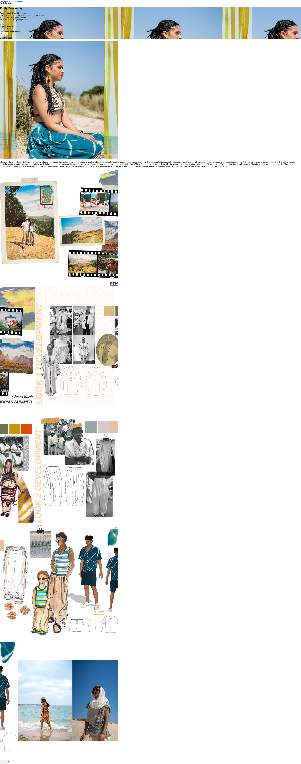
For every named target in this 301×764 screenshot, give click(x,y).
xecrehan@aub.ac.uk (9, 31)
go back (4, 1)
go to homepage (16, 1)
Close (4, 34)
